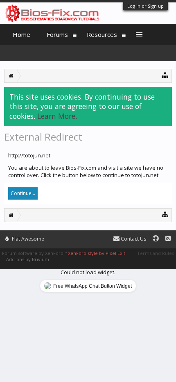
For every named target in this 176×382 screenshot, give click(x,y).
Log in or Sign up (145, 6)
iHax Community (88, 235)
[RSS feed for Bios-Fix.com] (168, 238)
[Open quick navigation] (165, 75)
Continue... (23, 193)
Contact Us (133, 238)
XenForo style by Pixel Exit (96, 253)
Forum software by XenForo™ (35, 253)
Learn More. (57, 116)
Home (21, 34)
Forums (57, 34)
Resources (102, 34)
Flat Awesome (27, 238)
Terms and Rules (155, 253)
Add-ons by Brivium (27, 259)
